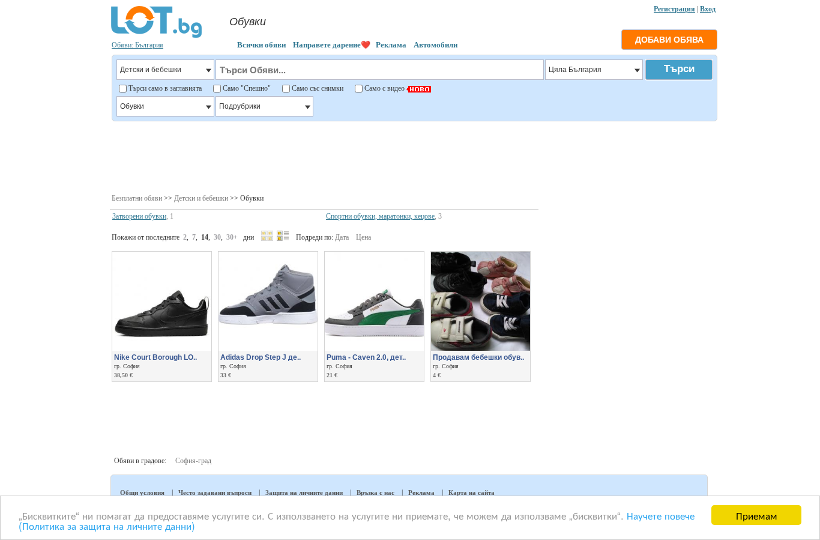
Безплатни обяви (137, 198)
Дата (342, 237)
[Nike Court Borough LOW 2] (161, 348)
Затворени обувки (139, 216)
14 (204, 237)
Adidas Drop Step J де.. (260, 357)
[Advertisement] (414, 156)
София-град (193, 461)
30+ (232, 237)
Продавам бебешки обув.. (478, 357)
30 (217, 237)
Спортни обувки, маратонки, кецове (380, 216)
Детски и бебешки (201, 198)
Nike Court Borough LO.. (155, 357)
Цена (363, 237)
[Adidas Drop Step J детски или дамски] (268, 348)
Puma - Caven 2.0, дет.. (366, 357)
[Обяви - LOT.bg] (156, 36)
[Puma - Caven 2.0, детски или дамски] (374, 348)
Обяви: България (137, 45)
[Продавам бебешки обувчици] (480, 348)
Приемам (756, 515)
